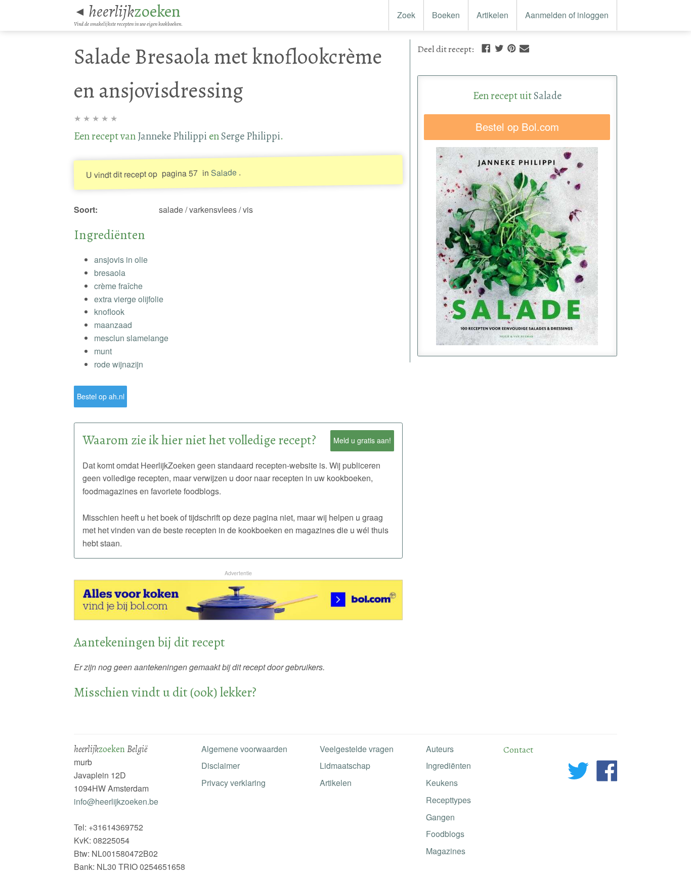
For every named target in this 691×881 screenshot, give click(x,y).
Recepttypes (448, 800)
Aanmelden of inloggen (567, 15)
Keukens (442, 783)
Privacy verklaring (233, 783)
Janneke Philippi (172, 136)
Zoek (406, 15)
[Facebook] (486, 47)
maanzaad (113, 325)
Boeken (446, 15)
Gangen (440, 817)
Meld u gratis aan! (362, 440)
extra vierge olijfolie (128, 299)
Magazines (445, 851)
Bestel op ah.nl (100, 396)
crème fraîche (118, 286)
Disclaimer (220, 765)
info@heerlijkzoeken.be (116, 801)
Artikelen (492, 15)
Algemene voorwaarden (244, 749)
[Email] (524, 47)
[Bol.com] (238, 617)
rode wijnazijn (118, 364)
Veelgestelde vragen (357, 749)
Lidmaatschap (345, 765)
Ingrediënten (448, 765)
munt (103, 351)
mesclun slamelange (131, 338)
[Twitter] (499, 47)
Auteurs (440, 749)
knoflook (109, 311)
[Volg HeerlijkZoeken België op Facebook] (606, 772)
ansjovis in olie (121, 259)
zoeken (135, 11)
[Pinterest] (511, 47)
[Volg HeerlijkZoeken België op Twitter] (578, 772)
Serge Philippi (250, 136)
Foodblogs (445, 834)
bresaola (109, 273)
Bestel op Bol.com (517, 126)
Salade (223, 172)
